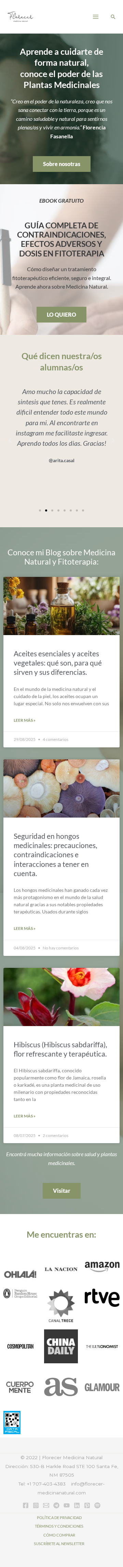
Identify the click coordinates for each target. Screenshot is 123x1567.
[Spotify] (97, 1505)
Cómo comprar (59, 1535)
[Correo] (46, 1505)
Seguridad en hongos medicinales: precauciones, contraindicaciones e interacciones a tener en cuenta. (55, 854)
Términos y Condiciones (59, 1526)
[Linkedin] (77, 1505)
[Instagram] (36, 1505)
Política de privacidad (59, 1517)
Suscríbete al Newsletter (59, 1543)
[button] (113, 17)
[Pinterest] (87, 1505)
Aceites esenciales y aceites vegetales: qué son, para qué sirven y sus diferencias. (58, 663)
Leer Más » (25, 720)
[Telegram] (56, 1505)
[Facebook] (26, 1505)
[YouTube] (67, 1505)
